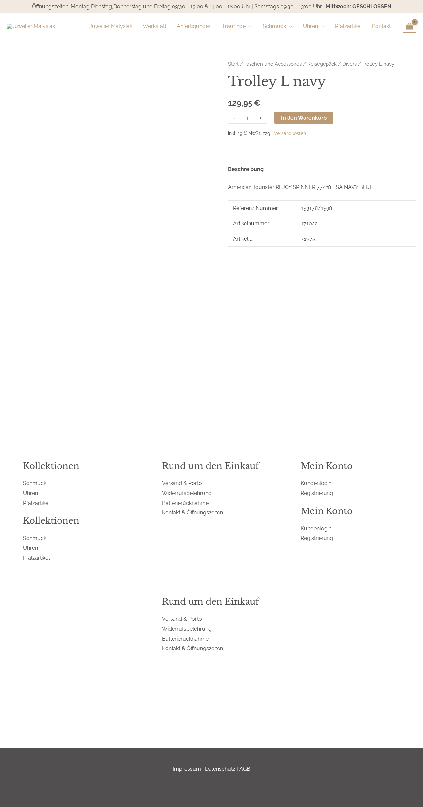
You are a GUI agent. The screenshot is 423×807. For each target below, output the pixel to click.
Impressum (187, 769)
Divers (349, 64)
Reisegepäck (322, 64)
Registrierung (317, 493)
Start (233, 64)
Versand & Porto (182, 483)
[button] (249, 26)
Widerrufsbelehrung (187, 493)
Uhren (30, 493)
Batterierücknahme (185, 503)
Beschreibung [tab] (246, 169)
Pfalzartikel (36, 503)
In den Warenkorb (304, 118)
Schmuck (34, 483)
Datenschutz (220, 769)
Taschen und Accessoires (273, 64)
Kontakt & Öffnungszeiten (192, 512)
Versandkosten (290, 133)
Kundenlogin (316, 483)
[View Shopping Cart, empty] (409, 26)
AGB (244, 769)
